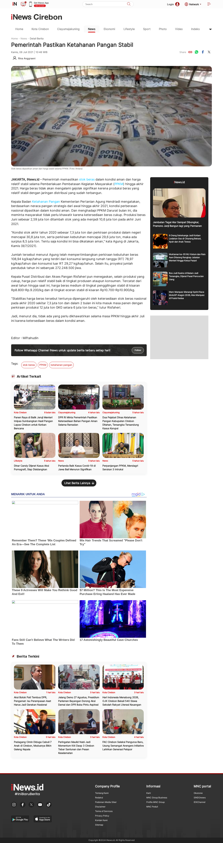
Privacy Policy (102, 815)
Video (179, 29)
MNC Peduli (152, 806)
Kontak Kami (101, 820)
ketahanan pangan (61, 364)
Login (170, 4)
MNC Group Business (156, 797)
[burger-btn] (209, 4)
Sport (147, 29)
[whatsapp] (196, 52)
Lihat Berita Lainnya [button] (77, 483)
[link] (190, 52)
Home (19, 29)
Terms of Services (104, 811)
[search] (129, 4)
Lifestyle (129, 29)
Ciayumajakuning (68, 29)
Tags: (14, 363)
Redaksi (99, 797)
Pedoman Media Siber (106, 802)
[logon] (14, 4)
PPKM (118, 184)
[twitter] (209, 52)
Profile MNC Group (155, 802)
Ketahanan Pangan (46, 201)
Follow (138, 350)
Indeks (195, 29)
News (91, 29)
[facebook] (203, 52)
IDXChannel (199, 802)
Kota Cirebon (40, 29)
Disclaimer (100, 806)
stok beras (87, 179)
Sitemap (99, 824)
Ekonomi (109, 29)
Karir (148, 793)
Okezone (198, 793)
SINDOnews (200, 797)
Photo (163, 29)
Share (182, 52)
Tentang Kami (102, 793)
